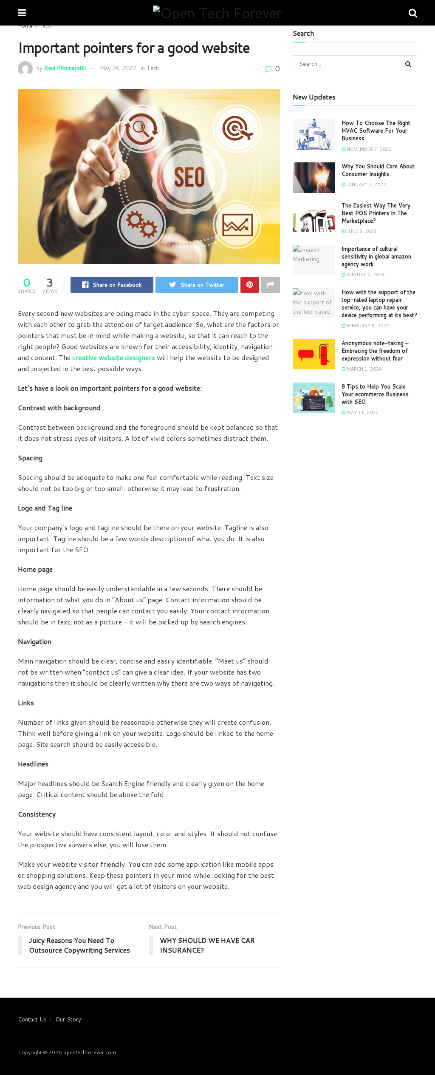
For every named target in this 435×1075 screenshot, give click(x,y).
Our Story (68, 1019)
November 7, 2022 (368, 149)
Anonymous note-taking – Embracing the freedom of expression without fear (375, 350)
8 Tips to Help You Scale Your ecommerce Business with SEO (375, 394)
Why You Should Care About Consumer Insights (378, 170)
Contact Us (32, 1019)
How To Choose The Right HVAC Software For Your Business (376, 130)
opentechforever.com (89, 1052)
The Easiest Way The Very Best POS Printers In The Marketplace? (376, 212)
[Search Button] (408, 63)
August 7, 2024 (365, 274)
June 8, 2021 (361, 231)
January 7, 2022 (365, 184)
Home (25, 25)
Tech (45, 25)
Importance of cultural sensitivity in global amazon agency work (376, 256)
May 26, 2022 (118, 68)
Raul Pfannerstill (65, 68)
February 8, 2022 (367, 325)
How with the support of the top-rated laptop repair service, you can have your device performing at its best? (379, 303)
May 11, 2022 (362, 412)
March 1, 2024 (363, 369)
